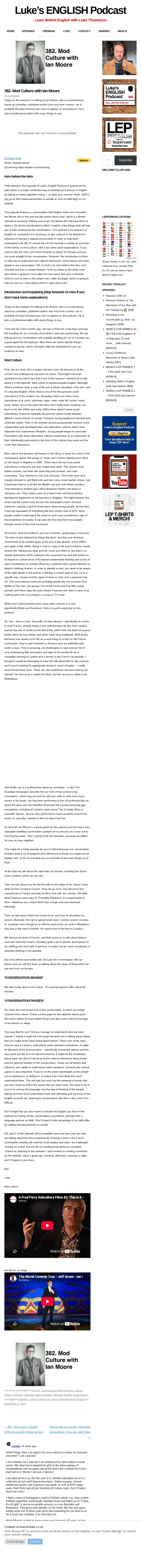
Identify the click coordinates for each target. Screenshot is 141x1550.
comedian (22, 1399)
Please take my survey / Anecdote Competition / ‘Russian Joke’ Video (70, 1432)
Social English (80, 1395)
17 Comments (12, 95)
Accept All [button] (35, 1541)
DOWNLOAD (12, 158)
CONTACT (84, 31)
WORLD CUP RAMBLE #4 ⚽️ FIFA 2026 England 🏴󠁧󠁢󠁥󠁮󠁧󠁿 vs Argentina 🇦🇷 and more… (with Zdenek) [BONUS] (121, 338)
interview (64, 1399)
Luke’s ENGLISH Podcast (70, 10)
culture (33, 1399)
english (42, 1399)
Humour (18, 1395)
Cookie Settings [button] (15, 1541)
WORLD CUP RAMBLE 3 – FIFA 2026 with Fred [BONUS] (120, 372)
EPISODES (28, 31)
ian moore (52, 1399)
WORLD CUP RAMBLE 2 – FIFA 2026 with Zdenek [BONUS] (120, 395)
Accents (35, 1390)
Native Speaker (43, 1395)
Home (11, 31)
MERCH (122, 31)
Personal (58, 1395)
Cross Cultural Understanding (57, 1390)
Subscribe (125, 160)
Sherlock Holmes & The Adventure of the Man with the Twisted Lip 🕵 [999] (121, 305)
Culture (78, 1390)
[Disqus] (47, 1486)
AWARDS (104, 31)
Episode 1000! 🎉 (116, 295)
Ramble (68, 1395)
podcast (81, 1399)
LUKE (66, 31)
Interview (29, 1395)
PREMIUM (49, 31)
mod (72, 1399)
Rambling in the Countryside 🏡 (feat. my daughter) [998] (120, 319)
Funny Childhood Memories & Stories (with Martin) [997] (120, 357)
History (8, 1395)
